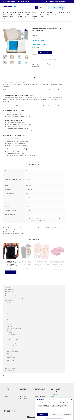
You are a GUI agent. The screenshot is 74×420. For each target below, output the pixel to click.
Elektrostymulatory (10, 364)
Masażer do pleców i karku (34, 15)
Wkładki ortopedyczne (51, 13)
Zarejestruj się (61, 1)
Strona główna (8, 24)
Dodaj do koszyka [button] (11, 272)
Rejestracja (23, 395)
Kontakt (6, 397)
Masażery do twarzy (42, 14)
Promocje (7, 287)
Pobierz (15, 231)
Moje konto (23, 397)
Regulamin (38, 393)
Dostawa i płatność (40, 397)
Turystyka (61, 12)
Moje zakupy (23, 398)
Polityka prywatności (57, 418)
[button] (71, 399)
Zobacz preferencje (66, 414)
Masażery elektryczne (10, 368)
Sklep (14, 24)
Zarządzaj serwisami (41, 410)
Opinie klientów (9, 395)
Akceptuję (42, 414)
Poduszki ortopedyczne (43, 64)
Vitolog (37, 66)
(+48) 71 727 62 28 (24, 1)
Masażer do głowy (20, 14)
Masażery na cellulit (13, 14)
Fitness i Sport (69, 13)
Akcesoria (18, 24)
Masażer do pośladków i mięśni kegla (14, 298)
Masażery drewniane (10, 366)
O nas (5, 393)
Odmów (54, 414)
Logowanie (23, 393)
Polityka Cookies (49, 418)
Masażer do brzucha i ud (5, 15)
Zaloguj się (51, 1)
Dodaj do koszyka (44, 52)
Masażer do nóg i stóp (27, 14)
